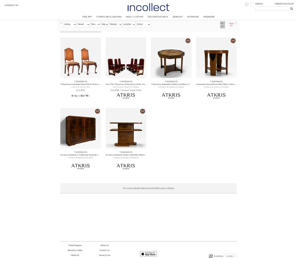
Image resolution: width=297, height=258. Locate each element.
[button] (247, 4)
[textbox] (272, 8)
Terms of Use (104, 255)
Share (78, 74)
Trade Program (75, 245)
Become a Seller (75, 250)
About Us (104, 245)
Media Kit (75, 255)
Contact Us (11, 5)
